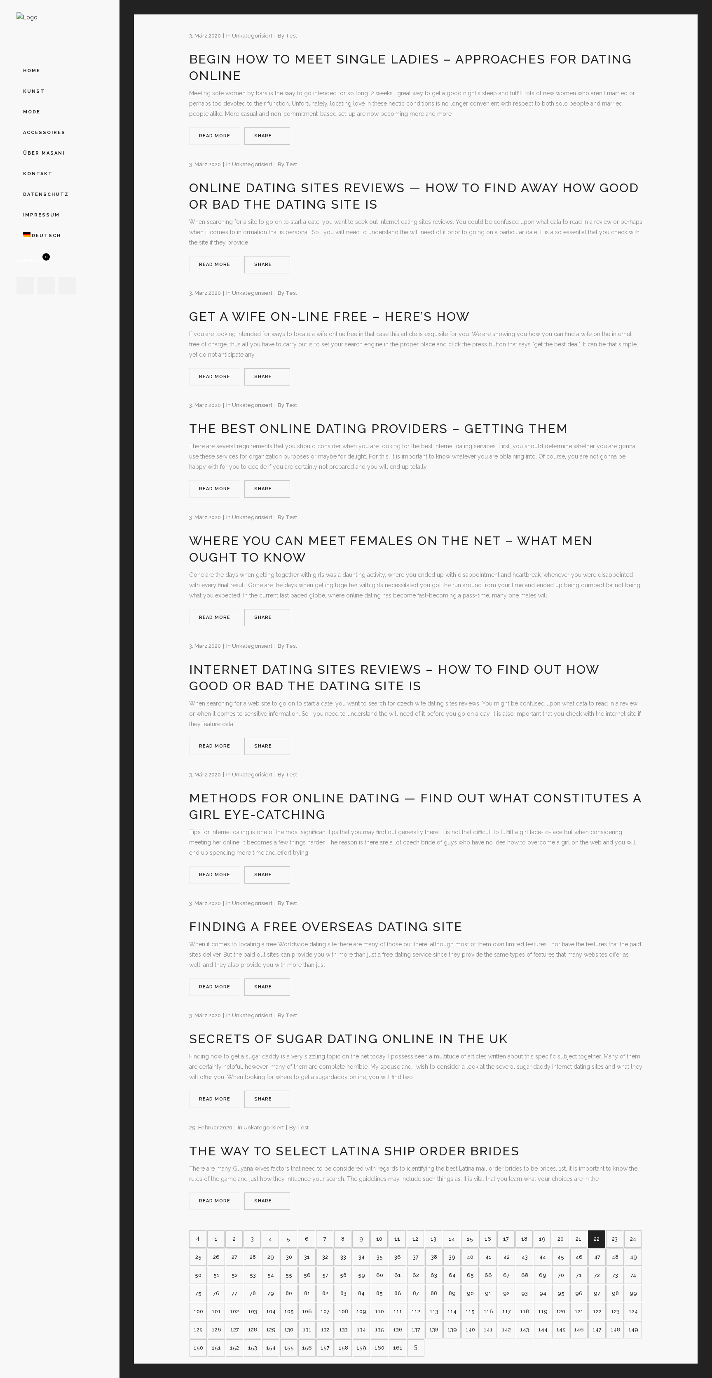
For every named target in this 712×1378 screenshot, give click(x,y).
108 (343, 1311)
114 (452, 1311)
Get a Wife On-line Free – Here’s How (329, 316)
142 (506, 1329)
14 (452, 1239)
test (291, 36)
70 (561, 1275)
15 (470, 1239)
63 (434, 1275)
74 (633, 1275)
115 (470, 1311)
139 (452, 1329)
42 (507, 1257)
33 (343, 1257)
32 (325, 1257)
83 (343, 1293)
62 (415, 1275)
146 (579, 1329)
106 (307, 1311)
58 (343, 1275)
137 (416, 1329)
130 (288, 1329)
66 (488, 1275)
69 (542, 1275)
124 (633, 1311)
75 (198, 1293)
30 (289, 1257)
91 (488, 1293)
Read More (214, 136)
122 (597, 1311)
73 (615, 1275)
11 (397, 1239)
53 (253, 1275)
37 (416, 1257)
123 (615, 1311)
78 (253, 1293)
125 (198, 1329)
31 (307, 1257)
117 (506, 1311)
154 (271, 1348)
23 (615, 1239)
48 (615, 1257)
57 (325, 1275)
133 (343, 1329)
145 (561, 1329)
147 (597, 1329)
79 (270, 1293)
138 (433, 1329)
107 (325, 1311)
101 (216, 1311)
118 (524, 1311)
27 (234, 1257)
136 (398, 1329)
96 (579, 1293)
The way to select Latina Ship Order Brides (354, 1151)
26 (216, 1257)
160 (379, 1348)
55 (289, 1275)
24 (633, 1239)
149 (633, 1329)
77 (234, 1293)
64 (452, 1275)
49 (633, 1257)
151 (216, 1348)
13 (433, 1239)
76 (216, 1293)
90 (470, 1293)
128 (252, 1329)
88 (434, 1293)
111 (397, 1311)
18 (524, 1239)
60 (379, 1275)
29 (270, 1257)
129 (271, 1329)
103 (252, 1311)
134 (361, 1329)
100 (198, 1311)
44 (542, 1257)
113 (434, 1311)
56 (307, 1275)
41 (488, 1257)
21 (578, 1239)
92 (506, 1293)
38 (434, 1257)
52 (235, 1275)
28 (253, 1257)
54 (270, 1275)
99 (633, 1293)
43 (525, 1257)
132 (325, 1329)
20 (560, 1239)
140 (470, 1329)
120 (560, 1311)
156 (307, 1348)
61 (397, 1275)
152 (234, 1348)
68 (524, 1275)
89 (452, 1293)
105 (289, 1311)
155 (289, 1348)
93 (524, 1293)
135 (379, 1329)
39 (452, 1257)
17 (506, 1239)
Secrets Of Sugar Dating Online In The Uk (348, 1039)
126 (216, 1329)
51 (216, 1275)
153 (252, 1348)
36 (397, 1257)
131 (307, 1329)
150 (198, 1348)
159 (361, 1348)
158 (343, 1348)
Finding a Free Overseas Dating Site (326, 926)
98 (615, 1293)
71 (579, 1275)
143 (524, 1329)
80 (289, 1293)
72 (597, 1275)
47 (597, 1257)
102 (234, 1311)
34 (361, 1257)
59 (361, 1275)
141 (488, 1329)
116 (488, 1311)
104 (271, 1311)
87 (416, 1293)
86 (397, 1293)
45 (560, 1257)
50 (198, 1275)
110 (379, 1311)
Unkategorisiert (252, 36)
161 (398, 1348)
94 (542, 1293)
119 (543, 1311)
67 (506, 1275)
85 (379, 1293)
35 (380, 1257)
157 (325, 1348)
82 (325, 1293)
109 (361, 1311)
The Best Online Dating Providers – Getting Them (378, 428)
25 (198, 1257)
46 (579, 1257)
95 (560, 1293)
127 (234, 1329)
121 (579, 1311)
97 (597, 1293)
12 (415, 1239)
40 (470, 1257)
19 (542, 1239)
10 (379, 1239)
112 (416, 1311)
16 (488, 1239)
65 (470, 1275)
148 (615, 1329)
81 (307, 1293)
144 (543, 1329)
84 (361, 1293)
